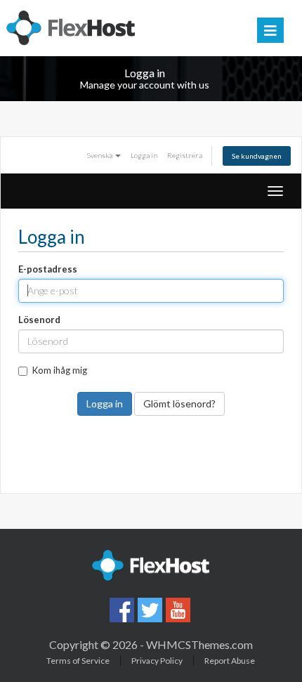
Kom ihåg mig (59, 370)
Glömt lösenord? (179, 403)
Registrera (184, 155)
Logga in (144, 155)
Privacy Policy (157, 660)
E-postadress (47, 269)
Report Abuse (229, 660)
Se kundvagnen (257, 156)
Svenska (100, 155)
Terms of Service (78, 660)
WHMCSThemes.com (199, 644)
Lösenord (39, 319)
